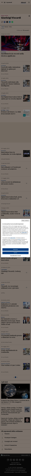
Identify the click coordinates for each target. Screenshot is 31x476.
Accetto (15, 252)
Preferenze (15, 249)
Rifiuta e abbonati (25, 220)
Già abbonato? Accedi (15, 255)
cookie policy (24, 232)
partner (18, 239)
